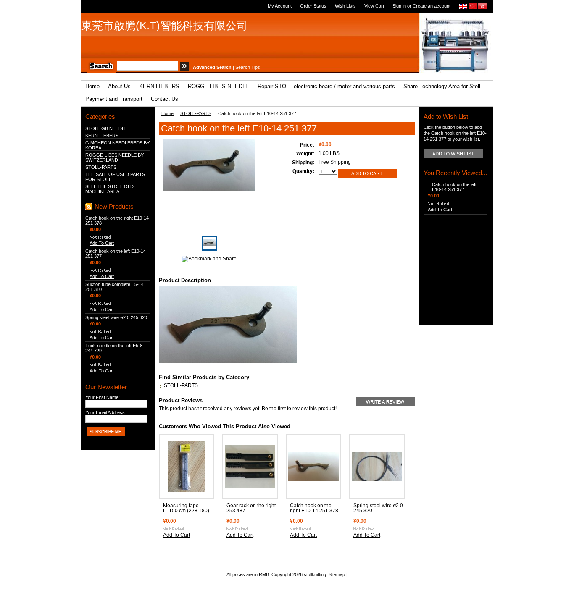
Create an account (431, 5)
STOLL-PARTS (100, 167)
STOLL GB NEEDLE (106, 128)
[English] (463, 7)
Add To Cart (102, 243)
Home (167, 113)
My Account (280, 5)
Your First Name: (102, 397)
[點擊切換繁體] (482, 7)
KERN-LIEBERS (101, 135)
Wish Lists (345, 5)
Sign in (399, 5)
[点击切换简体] (473, 7)
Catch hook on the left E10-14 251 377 (454, 187)
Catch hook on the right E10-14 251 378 (314, 508)
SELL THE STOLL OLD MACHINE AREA (109, 189)
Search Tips (247, 67)
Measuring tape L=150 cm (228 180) (186, 508)
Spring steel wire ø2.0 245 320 (116, 317)
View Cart (374, 5)
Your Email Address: (105, 412)
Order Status (313, 5)
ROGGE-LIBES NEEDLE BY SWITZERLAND (114, 157)
